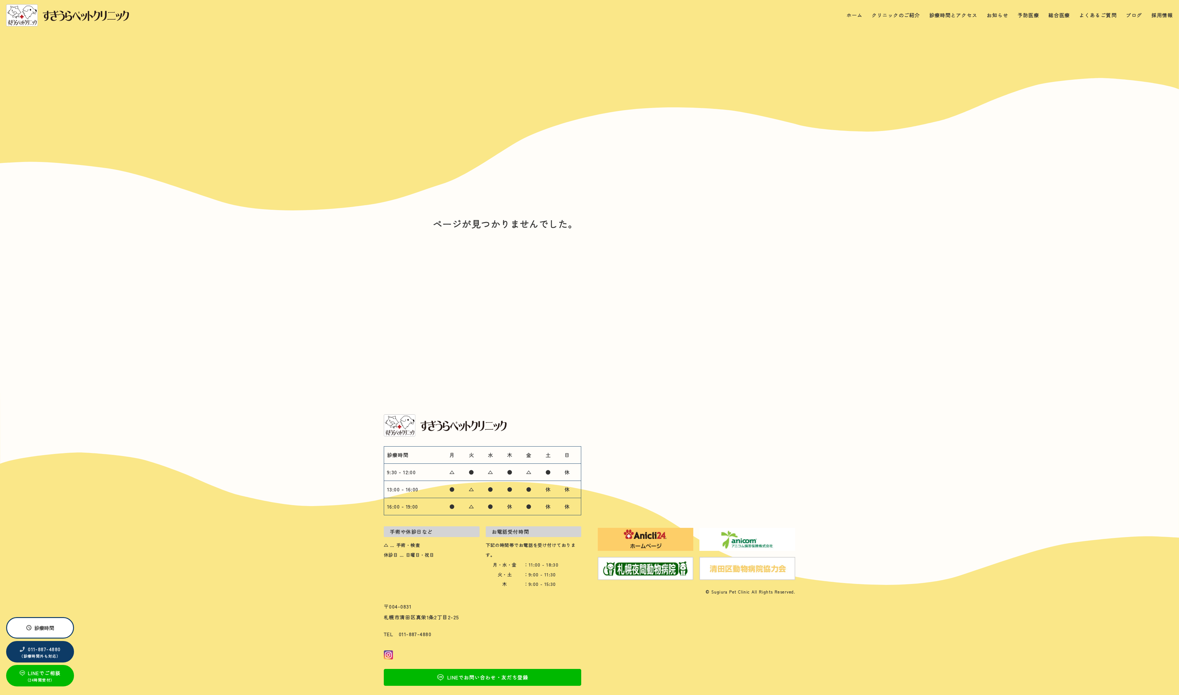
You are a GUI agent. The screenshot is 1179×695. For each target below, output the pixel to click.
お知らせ (997, 15)
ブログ (1134, 15)
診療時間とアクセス (953, 15)
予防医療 (1028, 15)
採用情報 (1162, 15)
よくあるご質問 (1098, 15)
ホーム (854, 15)
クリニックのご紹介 (896, 15)
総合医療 (1059, 15)
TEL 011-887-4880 (407, 634)
